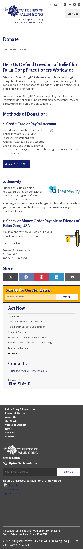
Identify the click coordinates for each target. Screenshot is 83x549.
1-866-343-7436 (17, 370)
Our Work (11, 420)
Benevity (34, 191)
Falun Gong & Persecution (20, 409)
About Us (10, 416)
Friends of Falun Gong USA (50, 541)
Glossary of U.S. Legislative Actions (27, 337)
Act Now (10, 432)
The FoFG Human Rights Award (25, 321)
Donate (12, 353)
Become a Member (19, 348)
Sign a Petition (16, 316)
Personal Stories (15, 413)
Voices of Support (15, 424)
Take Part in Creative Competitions (27, 326)
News (8, 428)
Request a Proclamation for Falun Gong (30, 342)
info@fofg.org (38, 370)
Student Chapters (17, 332)
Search (12, 436)
